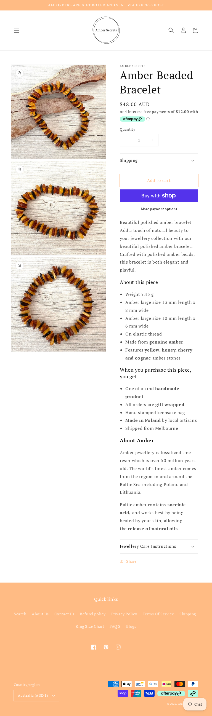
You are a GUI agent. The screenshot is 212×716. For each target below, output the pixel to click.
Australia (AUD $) (33, 695)
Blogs (131, 626)
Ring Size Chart (90, 626)
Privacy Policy (124, 613)
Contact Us (64, 613)
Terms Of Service (158, 613)
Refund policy (93, 613)
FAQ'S (115, 626)
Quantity (127, 129)
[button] (16, 30)
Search (20, 613)
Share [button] (131, 561)
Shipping (187, 613)
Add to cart (159, 180)
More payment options (159, 209)
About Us (40, 613)
